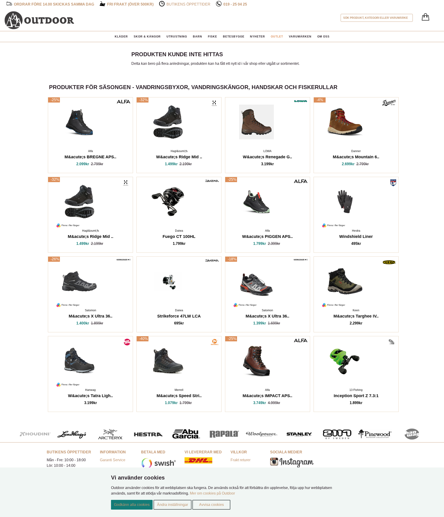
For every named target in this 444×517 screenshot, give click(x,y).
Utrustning (176, 36)
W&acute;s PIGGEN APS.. (267, 237)
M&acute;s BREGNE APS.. (90, 157)
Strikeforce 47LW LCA (179, 317)
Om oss (323, 36)
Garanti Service (112, 460)
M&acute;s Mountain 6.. (356, 157)
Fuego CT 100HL (179, 237)
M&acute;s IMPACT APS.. (267, 396)
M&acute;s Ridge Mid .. (90, 237)
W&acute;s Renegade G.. (267, 157)
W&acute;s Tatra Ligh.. (90, 396)
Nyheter (257, 36)
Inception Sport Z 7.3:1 (356, 396)
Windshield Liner (356, 237)
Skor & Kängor (147, 36)
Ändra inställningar (172, 505)
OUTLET (277, 36)
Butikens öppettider (188, 4)
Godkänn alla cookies (132, 505)
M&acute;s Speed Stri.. (179, 396)
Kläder (121, 36)
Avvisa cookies (211, 505)
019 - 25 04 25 (235, 4)
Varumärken (300, 36)
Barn (197, 36)
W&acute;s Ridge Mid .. (179, 157)
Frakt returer (240, 460)
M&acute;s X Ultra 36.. (90, 317)
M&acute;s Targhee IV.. (356, 317)
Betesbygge (233, 36)
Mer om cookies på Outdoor (212, 493)
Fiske (212, 36)
